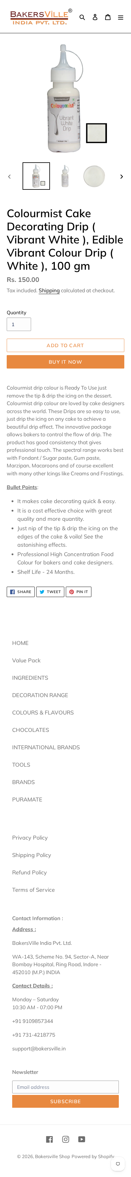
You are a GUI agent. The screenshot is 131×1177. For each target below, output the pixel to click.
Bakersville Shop (52, 1156)
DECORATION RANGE (40, 695)
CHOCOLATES (30, 729)
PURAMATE (27, 799)
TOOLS (21, 764)
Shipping (49, 290)
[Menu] (120, 16)
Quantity (17, 312)
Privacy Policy (30, 837)
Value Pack (26, 660)
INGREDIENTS (30, 677)
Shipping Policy (31, 854)
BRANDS (23, 782)
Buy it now (65, 362)
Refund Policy (29, 872)
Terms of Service (33, 889)
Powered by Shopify (93, 1156)
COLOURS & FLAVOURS (43, 712)
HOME (20, 642)
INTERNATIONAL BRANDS (46, 747)
